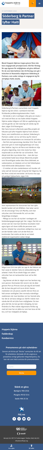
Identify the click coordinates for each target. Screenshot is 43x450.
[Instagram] (19, 419)
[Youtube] (24, 419)
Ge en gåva (11, 448)
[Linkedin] (29, 419)
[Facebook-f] (14, 419)
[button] (39, 3)
